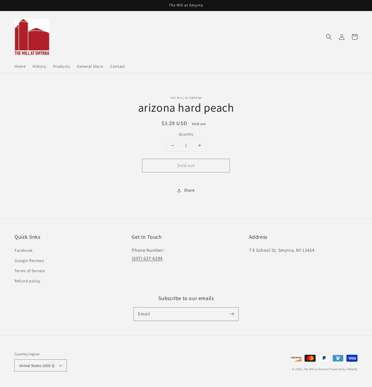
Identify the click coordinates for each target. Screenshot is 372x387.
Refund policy (27, 280)
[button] (329, 37)
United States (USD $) (37, 365)
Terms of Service (30, 270)
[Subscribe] (232, 314)
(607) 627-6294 (147, 258)
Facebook (24, 250)
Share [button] (189, 190)
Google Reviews (29, 260)
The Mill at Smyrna (316, 369)
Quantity (186, 134)
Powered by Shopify (343, 369)
